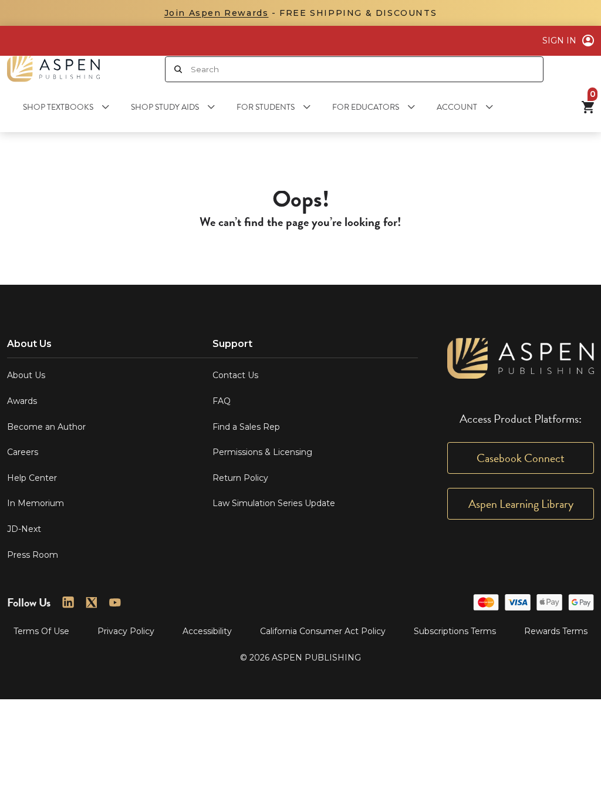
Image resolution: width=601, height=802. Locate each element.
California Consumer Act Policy (323, 631)
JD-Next (24, 529)
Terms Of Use (41, 631)
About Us (26, 375)
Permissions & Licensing (262, 452)
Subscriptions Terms (455, 631)
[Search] (178, 69)
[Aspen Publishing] (53, 69)
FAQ (221, 401)
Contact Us (235, 375)
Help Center (32, 478)
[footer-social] (68, 602)
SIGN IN (559, 40)
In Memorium (35, 503)
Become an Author (46, 427)
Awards (22, 401)
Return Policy (240, 478)
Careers (22, 452)
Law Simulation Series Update (273, 503)
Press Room (32, 555)
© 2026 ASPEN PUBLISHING (300, 657)
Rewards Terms (556, 631)
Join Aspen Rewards (216, 13)
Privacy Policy (125, 631)
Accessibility (207, 631)
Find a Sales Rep (246, 427)
